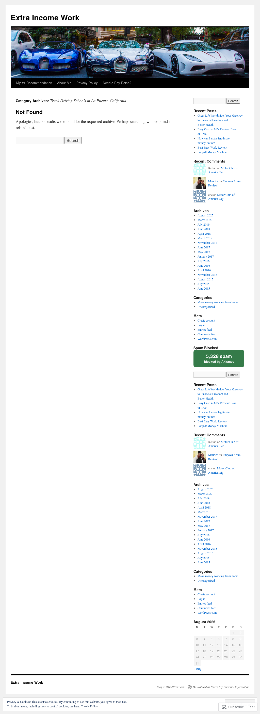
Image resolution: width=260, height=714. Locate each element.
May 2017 (204, 252)
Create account (206, 320)
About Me (64, 82)
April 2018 (204, 233)
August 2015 (205, 279)
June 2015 (204, 288)
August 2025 (205, 215)
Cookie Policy (89, 706)
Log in (201, 325)
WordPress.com (207, 339)
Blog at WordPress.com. (171, 687)
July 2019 (203, 224)
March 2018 (205, 238)
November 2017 (207, 243)
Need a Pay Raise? (117, 82)
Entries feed (205, 329)
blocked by (223, 360)
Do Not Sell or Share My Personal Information (221, 687)
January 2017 (206, 256)
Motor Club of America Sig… (221, 197)
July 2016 (203, 261)
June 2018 (204, 229)
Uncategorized (206, 307)
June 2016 (204, 265)
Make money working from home (218, 302)
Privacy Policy (87, 82)
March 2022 (205, 220)
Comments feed (207, 334)
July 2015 (203, 284)
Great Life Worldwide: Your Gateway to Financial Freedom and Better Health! (220, 119)
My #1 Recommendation (34, 82)
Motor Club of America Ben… (223, 170)
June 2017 (204, 247)
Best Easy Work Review (212, 147)
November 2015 (207, 275)
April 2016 (204, 270)
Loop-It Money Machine (212, 152)
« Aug (197, 668)
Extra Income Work (45, 17)
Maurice (213, 181)
